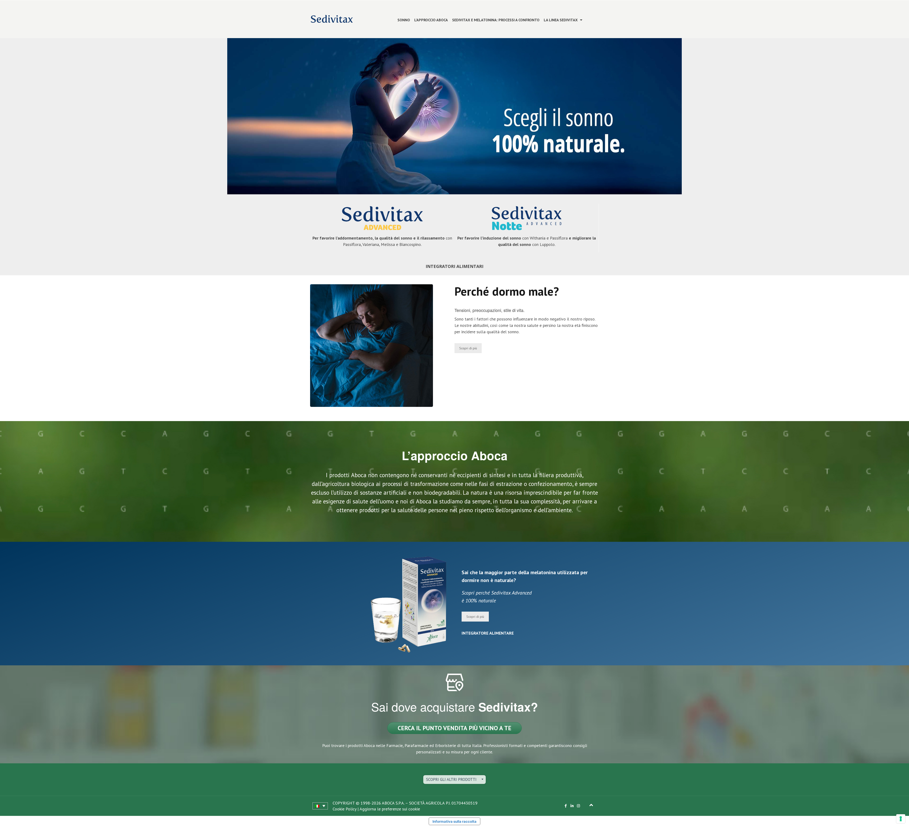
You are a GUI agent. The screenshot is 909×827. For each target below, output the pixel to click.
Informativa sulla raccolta (454, 821)
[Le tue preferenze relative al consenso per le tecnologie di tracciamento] (900, 818)
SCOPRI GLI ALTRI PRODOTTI (451, 779)
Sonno (403, 20)
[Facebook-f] (565, 806)
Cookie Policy (344, 809)
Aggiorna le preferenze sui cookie (390, 809)
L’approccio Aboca (431, 20)
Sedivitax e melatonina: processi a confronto (495, 20)
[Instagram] (578, 806)
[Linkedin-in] (572, 806)
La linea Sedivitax (561, 20)
